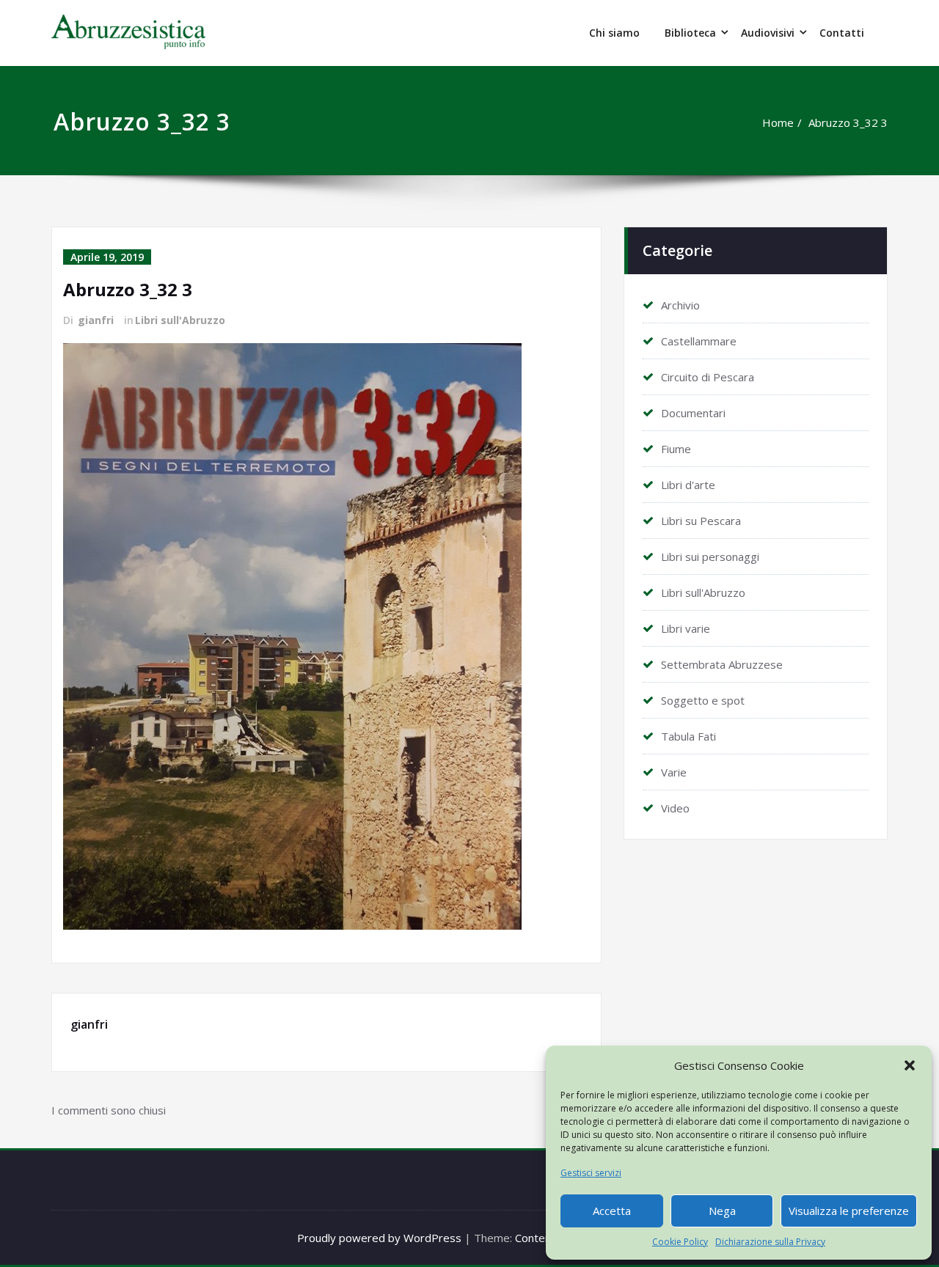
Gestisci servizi (590, 1173)
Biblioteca (690, 33)
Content (535, 1237)
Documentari (693, 412)
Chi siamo (614, 33)
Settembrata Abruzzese (722, 664)
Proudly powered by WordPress (379, 1237)
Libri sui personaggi (710, 556)
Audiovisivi (767, 33)
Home (778, 122)
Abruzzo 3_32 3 (848, 122)
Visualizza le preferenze (849, 1210)
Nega (722, 1210)
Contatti (841, 33)
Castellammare (699, 341)
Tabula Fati (688, 736)
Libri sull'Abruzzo (180, 320)
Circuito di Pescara (707, 377)
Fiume (676, 448)
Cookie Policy (680, 1241)
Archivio (680, 305)
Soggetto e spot (703, 700)
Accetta (612, 1210)
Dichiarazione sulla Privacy (770, 1241)
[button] (909, 1065)
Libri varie (685, 628)
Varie (674, 772)
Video (675, 808)
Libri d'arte (688, 484)
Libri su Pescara (701, 520)
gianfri (96, 320)
